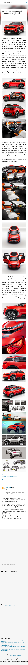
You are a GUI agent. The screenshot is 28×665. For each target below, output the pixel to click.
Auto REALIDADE (8, 2)
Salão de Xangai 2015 (11, 476)
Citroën (4, 476)
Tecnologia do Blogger (14, 655)
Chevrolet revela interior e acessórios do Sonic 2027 (13, 642)
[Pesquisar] (26, 2)
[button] (2, 18)
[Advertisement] (14, 545)
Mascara (8, 487)
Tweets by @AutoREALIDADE (8, 605)
